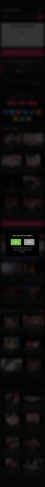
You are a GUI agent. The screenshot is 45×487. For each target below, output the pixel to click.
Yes (16, 242)
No (29, 242)
